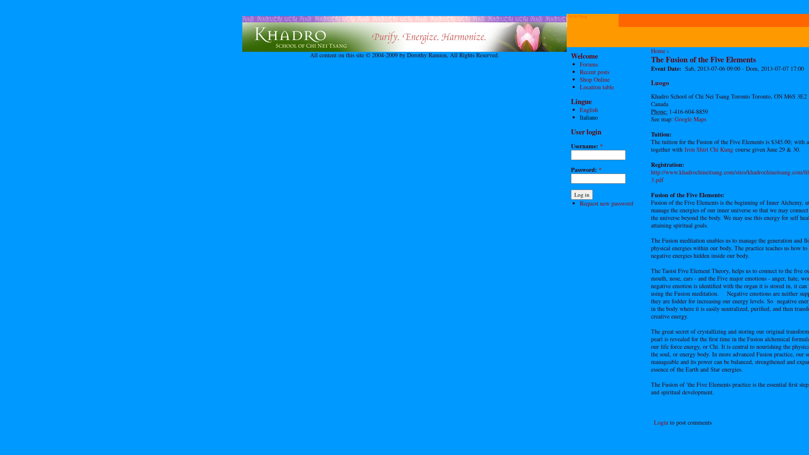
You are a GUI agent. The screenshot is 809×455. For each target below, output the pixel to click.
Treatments (755, 16)
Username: (587, 146)
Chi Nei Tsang (577, 16)
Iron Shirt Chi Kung (709, 149)
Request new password (606, 203)
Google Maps (690, 119)
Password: (586, 170)
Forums (589, 64)
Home (658, 51)
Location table (597, 87)
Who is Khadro (629, 16)
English (589, 110)
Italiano (589, 117)
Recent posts (594, 72)
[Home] (404, 50)
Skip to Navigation (548, 10)
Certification (695, 16)
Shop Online (595, 79)
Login (661, 422)
